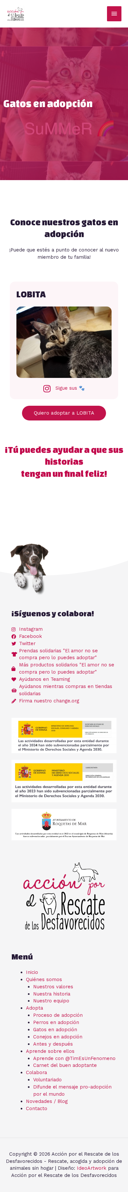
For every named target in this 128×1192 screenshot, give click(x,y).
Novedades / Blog (47, 1101)
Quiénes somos (44, 979)
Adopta (34, 1008)
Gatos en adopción (55, 1030)
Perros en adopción (56, 1022)
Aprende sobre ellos (50, 1051)
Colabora (36, 1072)
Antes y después (53, 1044)
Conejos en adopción (57, 1037)
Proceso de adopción (58, 1015)
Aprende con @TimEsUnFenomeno (74, 1058)
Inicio (32, 972)
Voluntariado (47, 1080)
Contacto (36, 1108)
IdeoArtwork (91, 1168)
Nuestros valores (53, 987)
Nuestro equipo (51, 1001)
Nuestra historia (51, 994)
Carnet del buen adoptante (65, 1065)
